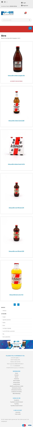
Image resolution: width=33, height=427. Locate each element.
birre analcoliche (6, 336)
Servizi (16, 376)
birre (4, 325)
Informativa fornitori (16, 389)
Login (24, 2)
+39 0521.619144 (13, 6)
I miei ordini (18, 414)
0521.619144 (17, 361)
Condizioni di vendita (16, 391)
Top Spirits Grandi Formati (16, 402)
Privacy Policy (16, 382)
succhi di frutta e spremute (9, 331)
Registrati (25, 5)
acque (4, 317)
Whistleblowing (16, 393)
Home (16, 373)
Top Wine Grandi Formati (16, 405)
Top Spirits (16, 400)
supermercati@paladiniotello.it (16, 363)
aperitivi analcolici (7, 319)
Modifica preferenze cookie (16, 386)
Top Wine (16, 403)
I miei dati (17, 412)
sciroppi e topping (7, 328)
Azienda (16, 375)
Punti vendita (16, 380)
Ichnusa (4, 310)
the (3, 334)
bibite (4, 322)
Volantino (16, 378)
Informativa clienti (16, 388)
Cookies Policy (16, 384)
